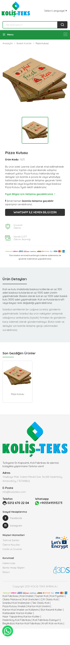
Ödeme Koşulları (11, 544)
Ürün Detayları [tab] (15, 279)
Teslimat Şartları (11, 540)
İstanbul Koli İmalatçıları (16, 602)
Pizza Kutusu (17, 394)
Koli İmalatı (26, 596)
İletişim (6, 572)
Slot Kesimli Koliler (51, 609)
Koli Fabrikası (10, 596)
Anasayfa (8, 43)
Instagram (16, 525)
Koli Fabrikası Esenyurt (46, 620)
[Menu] (65, 34)
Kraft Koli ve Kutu (52, 623)
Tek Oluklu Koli (40, 602)
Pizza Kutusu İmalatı (14, 606)
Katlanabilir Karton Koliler (18, 613)
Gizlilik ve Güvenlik (12, 549)
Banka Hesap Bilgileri (14, 567)
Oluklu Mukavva (12, 599)
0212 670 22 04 (18, 503)
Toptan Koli (41, 596)
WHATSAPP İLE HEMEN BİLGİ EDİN (35, 212)
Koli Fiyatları (57, 596)
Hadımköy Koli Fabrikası (17, 620)
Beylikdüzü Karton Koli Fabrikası (21, 623)
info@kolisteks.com (14, 492)
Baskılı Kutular (24, 43)
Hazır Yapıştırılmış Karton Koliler (21, 616)
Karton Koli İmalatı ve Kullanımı (21, 609)
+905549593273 (50, 503)
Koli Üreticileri (31, 599)
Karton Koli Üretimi (39, 606)
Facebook (16, 518)
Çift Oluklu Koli (49, 599)
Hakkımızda (9, 563)
